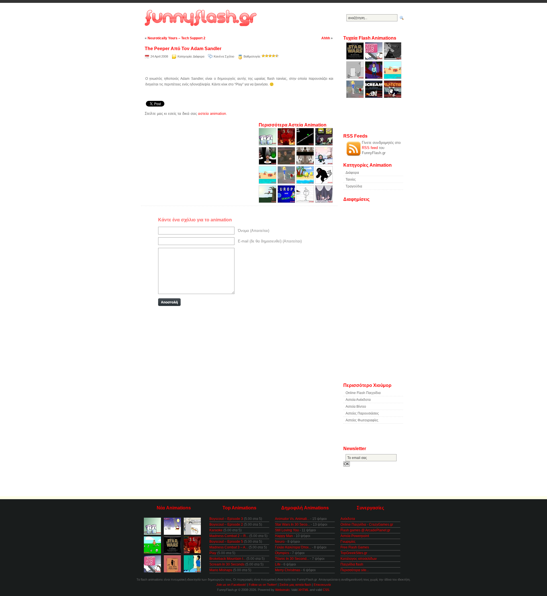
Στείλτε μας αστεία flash (295, 584)
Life (278, 564)
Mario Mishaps (220, 570)
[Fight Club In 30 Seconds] (374, 58)
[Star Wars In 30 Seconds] (355, 58)
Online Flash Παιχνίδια (363, 393)
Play (212, 553)
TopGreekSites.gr (353, 553)
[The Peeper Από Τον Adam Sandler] (374, 77)
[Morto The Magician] (324, 201)
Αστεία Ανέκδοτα (358, 400)
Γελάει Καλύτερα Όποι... (293, 547)
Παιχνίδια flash (351, 564)
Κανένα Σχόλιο (224, 56)
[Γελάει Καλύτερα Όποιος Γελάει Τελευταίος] (268, 144)
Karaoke (216, 530)
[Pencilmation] (305, 201)
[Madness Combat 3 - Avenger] (355, 77)
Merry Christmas (287, 570)
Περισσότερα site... (354, 570)
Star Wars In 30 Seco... (292, 524)
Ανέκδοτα (347, 519)
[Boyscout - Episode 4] (324, 163)
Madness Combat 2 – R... (228, 536)
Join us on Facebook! (231, 584)
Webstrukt (282, 589)
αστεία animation (212, 113)
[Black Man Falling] (324, 182)
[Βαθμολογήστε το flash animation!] (263, 56)
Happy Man (284, 536)
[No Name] (305, 163)
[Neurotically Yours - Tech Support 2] (324, 144)
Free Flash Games (354, 547)
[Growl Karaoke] (305, 144)
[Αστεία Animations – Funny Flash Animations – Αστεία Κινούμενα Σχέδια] (202, 18)
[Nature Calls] (268, 201)
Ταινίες (351, 179)
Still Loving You (287, 530)
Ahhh (325, 38)
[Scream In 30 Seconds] (374, 97)
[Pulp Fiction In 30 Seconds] (392, 97)
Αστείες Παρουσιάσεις (362, 413)
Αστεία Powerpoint (354, 536)
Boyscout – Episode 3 (226, 519)
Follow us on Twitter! (263, 584)
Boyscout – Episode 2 (226, 524)
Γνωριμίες (348, 542)
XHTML (303, 589)
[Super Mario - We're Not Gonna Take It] (268, 163)
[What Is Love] (286, 163)
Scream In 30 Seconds (226, 564)
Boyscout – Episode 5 (226, 542)
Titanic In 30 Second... (292, 559)
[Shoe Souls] (286, 144)
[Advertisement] (239, 68)
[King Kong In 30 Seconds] (392, 58)
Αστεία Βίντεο (356, 407)
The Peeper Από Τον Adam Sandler (183, 48)
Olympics (282, 553)
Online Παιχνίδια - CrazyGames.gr (366, 524)
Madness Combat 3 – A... (228, 547)
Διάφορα (198, 56)
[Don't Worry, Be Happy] (305, 182)
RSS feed (370, 148)
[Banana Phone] (286, 182)
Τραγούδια (354, 186)
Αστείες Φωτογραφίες (362, 420)
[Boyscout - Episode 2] (268, 182)
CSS (326, 589)
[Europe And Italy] (286, 201)
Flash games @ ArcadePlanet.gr (365, 530)
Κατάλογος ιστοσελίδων (358, 559)
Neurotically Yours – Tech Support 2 (176, 38)
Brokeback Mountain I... (227, 559)
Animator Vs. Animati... (292, 519)
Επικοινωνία (322, 584)
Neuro (280, 542)
